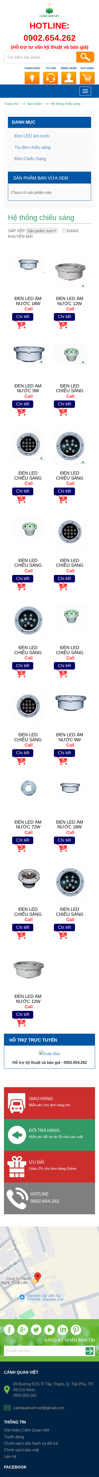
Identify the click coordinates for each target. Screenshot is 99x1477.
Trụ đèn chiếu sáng (32, 147)
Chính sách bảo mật (21, 1450)
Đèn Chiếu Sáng (30, 159)
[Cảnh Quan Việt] (49, 11)
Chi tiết (22, 316)
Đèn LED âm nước (32, 136)
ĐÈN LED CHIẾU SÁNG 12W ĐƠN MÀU (28, 739)
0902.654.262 (44, 1201)
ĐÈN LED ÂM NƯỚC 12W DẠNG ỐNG (28, 1001)
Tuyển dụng (14, 1436)
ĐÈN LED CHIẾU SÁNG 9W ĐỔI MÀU (28, 652)
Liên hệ (10, 1456)
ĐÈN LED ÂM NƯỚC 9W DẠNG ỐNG (69, 739)
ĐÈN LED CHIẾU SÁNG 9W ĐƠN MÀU (69, 914)
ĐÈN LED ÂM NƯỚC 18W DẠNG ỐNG (69, 827)
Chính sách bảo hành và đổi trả (31, 1443)
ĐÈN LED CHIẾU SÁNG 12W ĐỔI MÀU (69, 565)
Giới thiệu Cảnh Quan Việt (26, 1430)
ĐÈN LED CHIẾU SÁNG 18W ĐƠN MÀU (70, 652)
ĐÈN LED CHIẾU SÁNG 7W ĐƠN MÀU (28, 914)
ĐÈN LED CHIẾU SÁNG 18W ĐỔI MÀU (28, 565)
